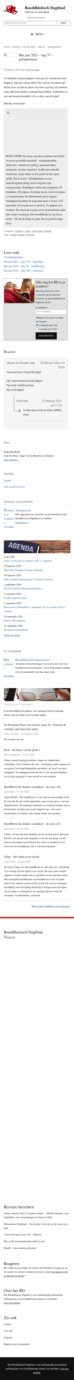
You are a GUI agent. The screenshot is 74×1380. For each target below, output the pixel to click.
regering (30, 234)
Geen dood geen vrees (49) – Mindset (22, 1234)
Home (6, 47)
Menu (39, 34)
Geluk (28, 231)
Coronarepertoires (13, 257)
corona (13, 234)
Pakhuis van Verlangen (18, 704)
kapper (21, 234)
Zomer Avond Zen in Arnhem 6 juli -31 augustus (28, 560)
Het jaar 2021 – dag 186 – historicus (23, 270)
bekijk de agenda (12, 635)
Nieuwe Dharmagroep (14, 620)
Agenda (7, 480)
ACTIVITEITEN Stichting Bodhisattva (23, 588)
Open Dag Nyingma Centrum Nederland (23, 570)
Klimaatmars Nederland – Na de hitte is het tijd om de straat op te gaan (36, 1226)
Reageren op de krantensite (17, 1344)
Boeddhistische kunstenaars (32, 660)
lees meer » (9, 675)
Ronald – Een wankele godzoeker (20, 1248)
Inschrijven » (21, 522)
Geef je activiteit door (14, 486)
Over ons (8, 1330)
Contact (7, 1324)
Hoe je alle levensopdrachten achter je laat (24, 1241)
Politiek (47, 231)
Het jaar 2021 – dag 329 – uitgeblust (23, 261)
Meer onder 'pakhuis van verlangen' (50, 906)
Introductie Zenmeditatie (16, 629)
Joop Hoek (37, 231)
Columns (16, 47)
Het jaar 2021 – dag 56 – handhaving (24, 266)
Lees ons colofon (12, 1302)
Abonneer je (23, 510)
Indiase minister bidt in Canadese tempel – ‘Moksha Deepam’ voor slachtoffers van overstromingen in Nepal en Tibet (36, 1215)
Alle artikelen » (11, 459)
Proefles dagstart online (15, 597)
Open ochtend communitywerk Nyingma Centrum (28, 579)
